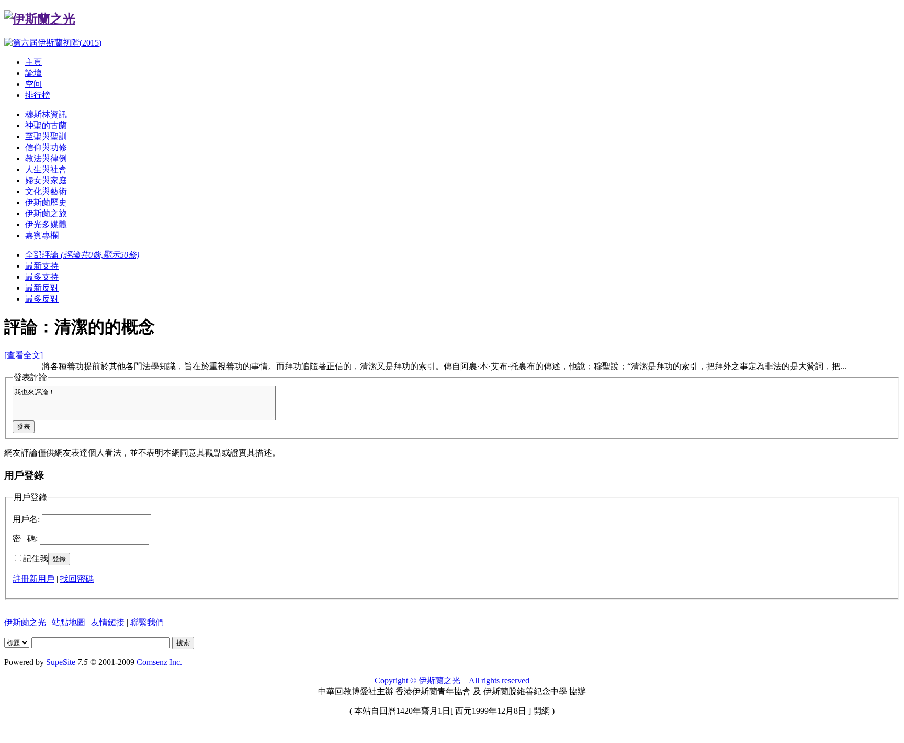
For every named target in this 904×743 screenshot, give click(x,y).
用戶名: (26, 519)
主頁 (33, 62)
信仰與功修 (46, 147)
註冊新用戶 (33, 578)
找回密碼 (77, 578)
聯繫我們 (147, 622)
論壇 (33, 73)
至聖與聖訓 (46, 136)
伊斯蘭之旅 (46, 213)
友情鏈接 (108, 622)
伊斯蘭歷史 (46, 202)
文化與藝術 (46, 191)
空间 (33, 84)
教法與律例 (46, 158)
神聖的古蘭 (46, 125)
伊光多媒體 (46, 224)
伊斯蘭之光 (25, 622)
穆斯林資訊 (46, 114)
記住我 (35, 558)
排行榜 (37, 95)
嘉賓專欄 (42, 235)
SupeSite (60, 662)
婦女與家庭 (46, 180)
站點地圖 (68, 622)
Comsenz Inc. (159, 662)
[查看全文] (23, 355)
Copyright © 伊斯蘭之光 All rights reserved (452, 680)
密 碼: (25, 538)
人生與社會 (46, 169)
